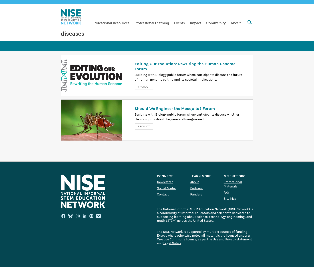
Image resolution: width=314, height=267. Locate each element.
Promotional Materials (233, 184)
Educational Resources (111, 23)
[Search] (249, 22)
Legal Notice (172, 243)
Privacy (230, 239)
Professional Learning (151, 23)
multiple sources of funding (227, 232)
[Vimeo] (98, 216)
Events (179, 23)
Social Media (166, 188)
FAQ (226, 193)
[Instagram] (77, 216)
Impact (195, 23)
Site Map (230, 199)
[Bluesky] (70, 216)
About (236, 23)
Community (216, 23)
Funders (196, 194)
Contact (163, 194)
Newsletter (165, 182)
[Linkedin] (84, 216)
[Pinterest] (91, 216)
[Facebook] (63, 216)
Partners (196, 188)
